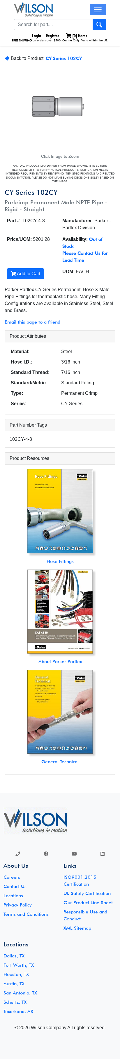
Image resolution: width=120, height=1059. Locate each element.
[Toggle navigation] (98, 9)
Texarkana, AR (18, 1011)
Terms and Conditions (26, 914)
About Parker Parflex (60, 661)
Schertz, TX (15, 1002)
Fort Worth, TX (18, 965)
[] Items (79, 35)
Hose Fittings (60, 561)
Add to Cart (28, 273)
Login (36, 35)
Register (52, 35)
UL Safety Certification (87, 893)
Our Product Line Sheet (88, 902)
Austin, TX (13, 983)
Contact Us (15, 886)
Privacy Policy (17, 905)
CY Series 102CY (64, 58)
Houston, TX (16, 974)
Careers (11, 877)
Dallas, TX (13, 956)
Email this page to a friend (32, 322)
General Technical (60, 761)
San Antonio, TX (20, 993)
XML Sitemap (77, 928)
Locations (13, 895)
